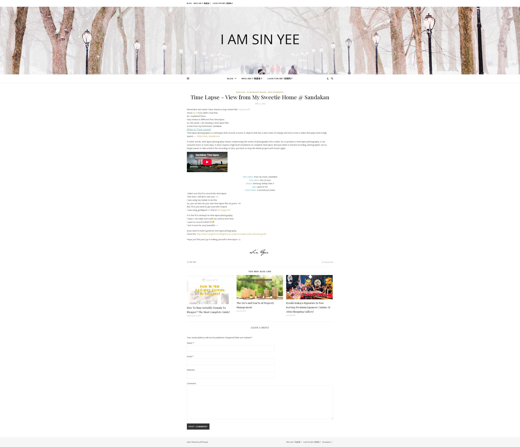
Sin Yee (193, 262)
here (195, 112)
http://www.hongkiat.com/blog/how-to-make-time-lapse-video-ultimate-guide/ (231, 234)
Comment (191, 383)
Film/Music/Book (256, 92)
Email (190, 356)
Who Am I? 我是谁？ (202, 3)
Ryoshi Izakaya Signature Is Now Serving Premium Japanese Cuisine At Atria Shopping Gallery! (308, 307)
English (240, 92)
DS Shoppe (222, 210)
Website (191, 369)
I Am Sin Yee (260, 39)
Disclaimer (326, 442)
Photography (276, 92)
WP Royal (204, 442)
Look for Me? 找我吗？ (223, 3)
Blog (189, 3)
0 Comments (327, 262)
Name (190, 343)
